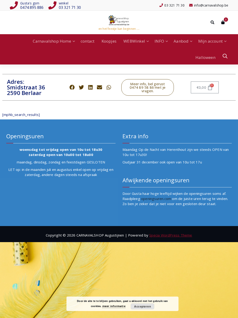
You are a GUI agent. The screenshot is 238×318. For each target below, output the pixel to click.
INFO (159, 41)
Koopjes (109, 41)
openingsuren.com (156, 198)
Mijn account (210, 41)
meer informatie (114, 306)
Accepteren (142, 306)
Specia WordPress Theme (170, 235)
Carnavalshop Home (52, 41)
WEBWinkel (134, 41)
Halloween (205, 57)
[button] (72, 87)
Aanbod (181, 41)
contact (87, 41)
